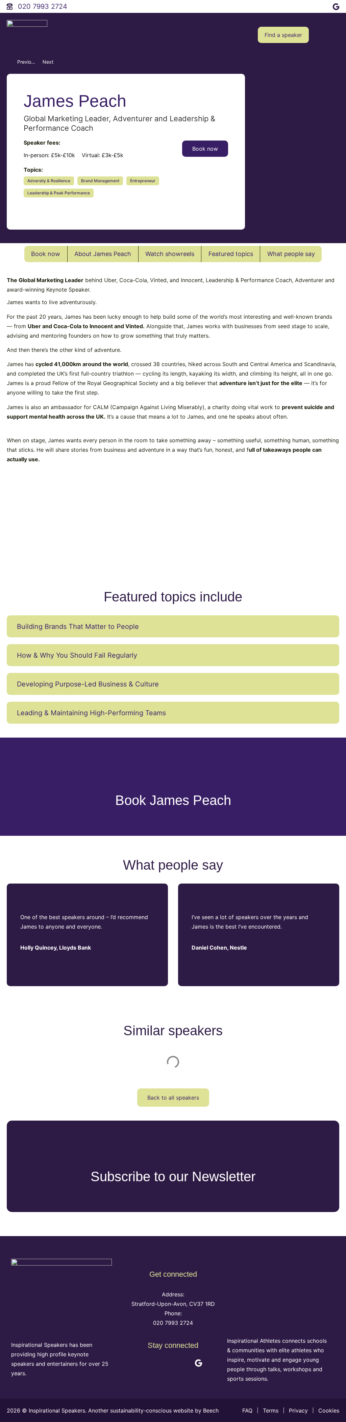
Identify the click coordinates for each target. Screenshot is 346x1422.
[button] (334, 35)
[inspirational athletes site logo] (277, 1291)
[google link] (337, 5)
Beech (211, 1410)
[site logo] (27, 35)
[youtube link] (307, 5)
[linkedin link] (292, 5)
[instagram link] (322, 5)
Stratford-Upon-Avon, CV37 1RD (173, 1303)
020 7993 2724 (173, 1322)
